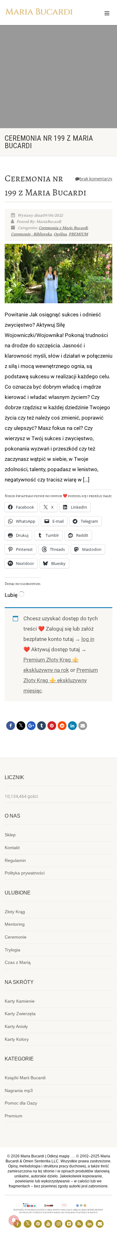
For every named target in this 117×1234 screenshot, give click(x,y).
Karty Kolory (17, 1039)
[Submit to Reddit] (62, 725)
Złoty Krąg (15, 911)
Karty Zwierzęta (20, 1013)
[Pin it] (51, 725)
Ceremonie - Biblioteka (31, 234)
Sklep (10, 834)
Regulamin (15, 860)
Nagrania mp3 (19, 1090)
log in (87, 639)
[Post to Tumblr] (41, 725)
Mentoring (15, 924)
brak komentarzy (96, 178)
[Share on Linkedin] (72, 725)
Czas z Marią (18, 962)
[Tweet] (21, 725)
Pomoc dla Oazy (21, 1103)
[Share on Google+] (31, 725)
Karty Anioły (16, 1026)
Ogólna (60, 234)
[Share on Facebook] (10, 725)
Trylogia (12, 949)
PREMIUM (78, 234)
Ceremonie (16, 936)
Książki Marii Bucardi (25, 1077)
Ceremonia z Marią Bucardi (63, 227)
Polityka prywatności (25, 872)
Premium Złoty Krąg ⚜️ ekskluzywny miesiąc (60, 680)
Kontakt (12, 847)
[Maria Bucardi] (39, 12)
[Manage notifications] (14, 1220)
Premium (13, 1115)
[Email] (82, 725)
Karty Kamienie (20, 1001)
